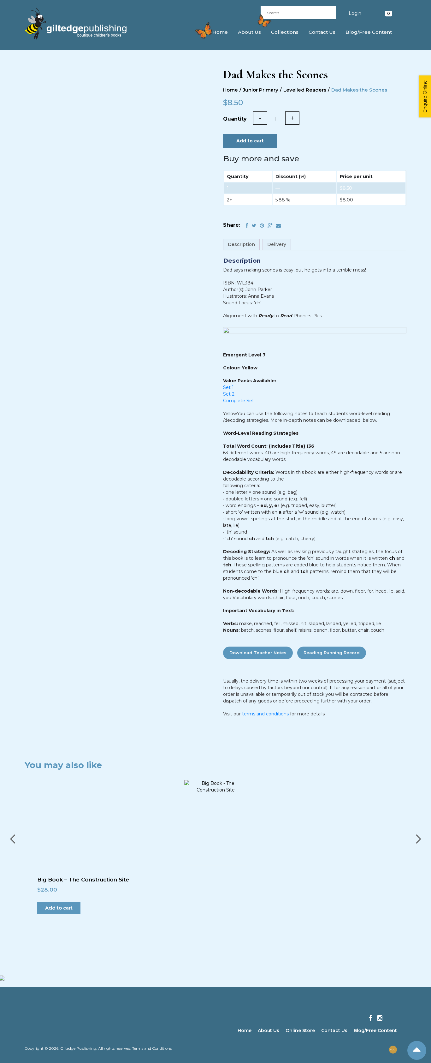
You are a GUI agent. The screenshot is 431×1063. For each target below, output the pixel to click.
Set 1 (228, 387)
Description (241, 244)
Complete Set (238, 400)
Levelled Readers (304, 90)
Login (355, 13)
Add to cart (250, 141)
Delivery (276, 244)
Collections (284, 32)
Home (220, 32)
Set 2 (228, 394)
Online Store (300, 1030)
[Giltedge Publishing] (81, 23)
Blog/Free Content (368, 32)
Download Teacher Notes (257, 652)
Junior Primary (260, 90)
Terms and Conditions (152, 1048)
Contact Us (322, 32)
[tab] (241, 244)
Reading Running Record (332, 652)
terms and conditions (265, 714)
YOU (393, 1049)
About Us (249, 32)
